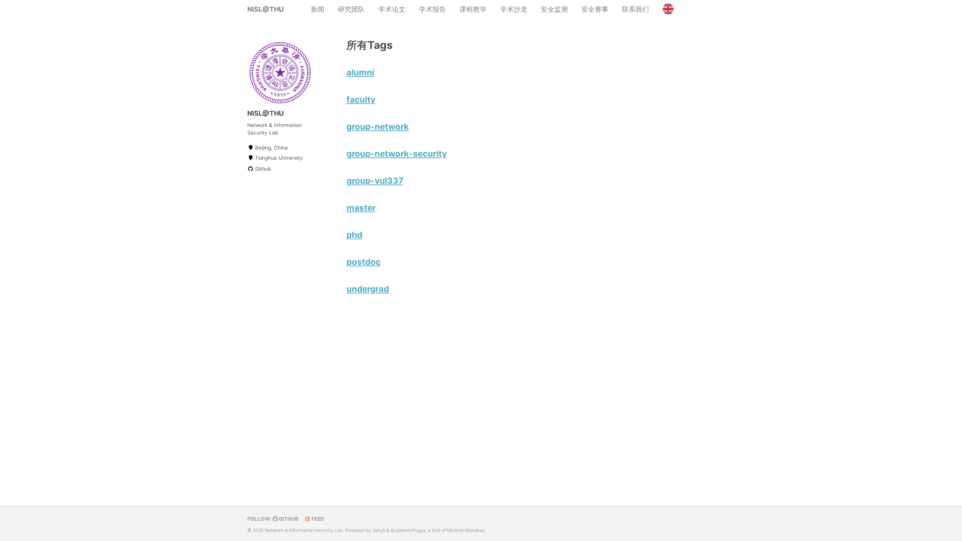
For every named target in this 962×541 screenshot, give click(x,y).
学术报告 (432, 9)
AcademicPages (408, 530)
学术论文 (391, 9)
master (361, 207)
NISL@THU (265, 9)
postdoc (363, 262)
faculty (360, 99)
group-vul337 (374, 180)
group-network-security (396, 153)
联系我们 (635, 9)
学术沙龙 (513, 9)
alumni (360, 72)
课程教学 (473, 9)
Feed (317, 519)
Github (262, 169)
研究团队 (351, 9)
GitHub (288, 519)
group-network (377, 126)
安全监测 (554, 9)
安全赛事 (594, 9)
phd (354, 235)
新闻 (317, 9)
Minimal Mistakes (465, 530)
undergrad (367, 289)
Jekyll (378, 530)
